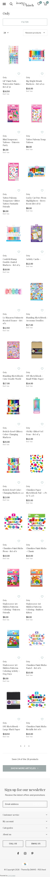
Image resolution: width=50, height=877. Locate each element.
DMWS (33, 869)
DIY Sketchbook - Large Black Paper (11, 728)
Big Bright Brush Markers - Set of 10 (35, 82)
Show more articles (23, 768)
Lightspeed (11, 875)
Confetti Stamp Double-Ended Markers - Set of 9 (11, 262)
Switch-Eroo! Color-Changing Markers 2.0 (13, 491)
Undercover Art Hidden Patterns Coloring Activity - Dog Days (11, 669)
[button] (4, 4)
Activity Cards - (33, 259)
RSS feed (42, 869)
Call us (13, 843)
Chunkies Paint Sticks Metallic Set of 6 (36, 728)
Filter (24, 22)
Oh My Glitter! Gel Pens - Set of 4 (34, 433)
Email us (35, 843)
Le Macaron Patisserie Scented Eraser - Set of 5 (13, 320)
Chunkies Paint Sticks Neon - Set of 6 (13, 550)
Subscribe (39, 804)
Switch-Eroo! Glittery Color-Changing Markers (13, 434)
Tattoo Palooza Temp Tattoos (36, 141)
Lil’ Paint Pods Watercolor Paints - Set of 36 (12, 84)
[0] (45, 3)
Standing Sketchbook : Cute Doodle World (13, 377)
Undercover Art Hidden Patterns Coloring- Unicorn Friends (11, 608)
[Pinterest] (32, 853)
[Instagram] (25, 853)
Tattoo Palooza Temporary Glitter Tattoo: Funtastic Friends (11, 202)
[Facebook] (18, 853)
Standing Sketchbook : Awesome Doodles (36, 319)
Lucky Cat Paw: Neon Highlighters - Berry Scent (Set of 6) (36, 200)
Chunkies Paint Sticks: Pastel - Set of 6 (36, 666)
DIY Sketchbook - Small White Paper (35, 377)
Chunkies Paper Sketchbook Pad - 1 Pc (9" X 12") (36, 492)
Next (29, 746)
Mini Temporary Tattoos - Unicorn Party (11, 142)
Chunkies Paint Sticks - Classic (36, 550)
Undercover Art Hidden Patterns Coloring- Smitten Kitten (34, 608)
